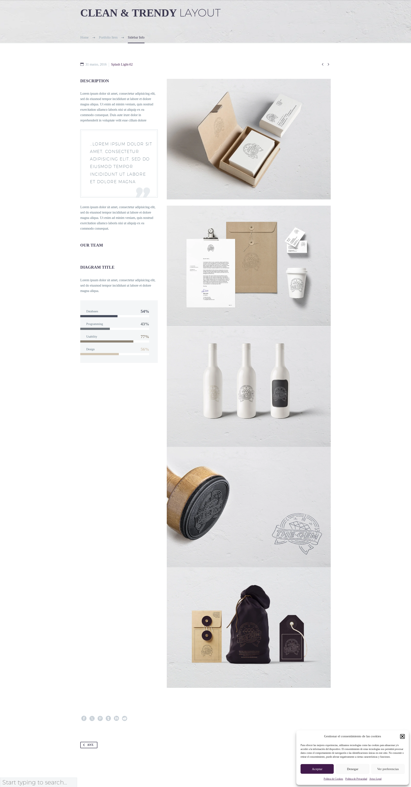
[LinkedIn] (116, 718)
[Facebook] (83, 718)
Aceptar (317, 769)
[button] (402, 736)
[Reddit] (124, 718)
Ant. (90, 745)
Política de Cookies (333, 778)
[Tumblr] (108, 718)
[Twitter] (92, 718)
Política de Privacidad (356, 778)
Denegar (352, 769)
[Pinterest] (100, 718)
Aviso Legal (375, 778)
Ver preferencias (388, 769)
